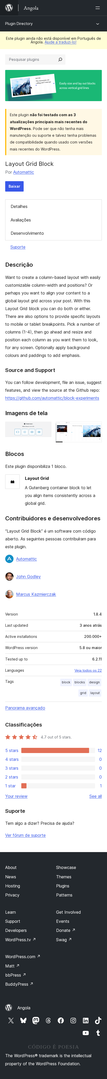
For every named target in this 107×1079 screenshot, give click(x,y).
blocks (80, 682)
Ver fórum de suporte (25, 835)
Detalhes (19, 206)
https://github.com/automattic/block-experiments (52, 398)
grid (83, 693)
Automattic (23, 172)
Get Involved (68, 912)
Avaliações (21, 220)
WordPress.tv (20, 939)
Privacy (12, 895)
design (94, 682)
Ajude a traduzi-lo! (60, 42)
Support (12, 921)
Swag (64, 939)
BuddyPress (19, 984)
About (11, 867)
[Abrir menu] (98, 8)
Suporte (17, 247)
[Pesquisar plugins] (60, 59)
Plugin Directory (19, 23)
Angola (23, 1007)
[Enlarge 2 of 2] (94, 428)
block (66, 682)
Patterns (64, 895)
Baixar (14, 186)
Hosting (12, 885)
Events (62, 921)
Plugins (62, 885)
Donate (66, 930)
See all (95, 796)
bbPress (15, 975)
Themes (63, 876)
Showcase (66, 867)
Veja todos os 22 (88, 670)
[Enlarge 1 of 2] (44, 428)
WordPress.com (23, 956)
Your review (16, 796)
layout (95, 693)
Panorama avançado (25, 707)
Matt (12, 966)
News (10, 876)
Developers (16, 930)
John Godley (28, 576)
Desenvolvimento (27, 233)
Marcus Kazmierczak (36, 594)
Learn (10, 912)
